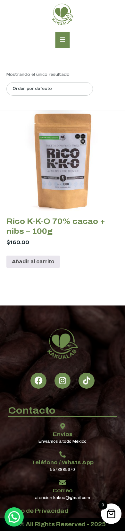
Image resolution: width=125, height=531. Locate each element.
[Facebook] (38, 381)
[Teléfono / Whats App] (62, 454)
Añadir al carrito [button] (33, 261)
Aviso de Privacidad (38, 511)
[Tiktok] (87, 381)
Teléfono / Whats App (62, 462)
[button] (14, 517)
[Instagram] (62, 381)
